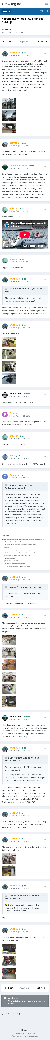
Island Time (15, 393)
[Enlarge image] (28, 802)
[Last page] (46, 42)
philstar (8, 29)
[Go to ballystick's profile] (5, 144)
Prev (9, 42)
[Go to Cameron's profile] (5, 476)
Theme (24, 1030)
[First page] (4, 42)
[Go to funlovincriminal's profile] (5, 167)
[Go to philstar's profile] (5, 210)
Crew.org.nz (11, 4)
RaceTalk (20, 32)
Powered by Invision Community (25, 1036)
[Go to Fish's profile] (5, 414)
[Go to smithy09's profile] (5, 54)
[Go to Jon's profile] (5, 457)
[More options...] (45, 53)
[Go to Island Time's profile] (5, 395)
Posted (19, 55)
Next (40, 42)
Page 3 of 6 (25, 42)
